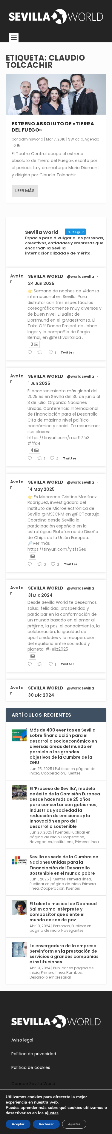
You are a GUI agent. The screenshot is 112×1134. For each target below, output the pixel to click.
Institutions (63, 841)
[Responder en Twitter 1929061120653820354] (31, 458)
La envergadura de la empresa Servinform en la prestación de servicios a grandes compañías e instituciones (64, 954)
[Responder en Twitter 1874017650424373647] (31, 664)
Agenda (92, 139)
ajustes (52, 1113)
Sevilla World (46, 276)
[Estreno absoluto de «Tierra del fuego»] (56, 94)
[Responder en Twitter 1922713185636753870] (31, 564)
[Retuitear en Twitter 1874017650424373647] (41, 664)
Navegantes (41, 841)
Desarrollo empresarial (50, 977)
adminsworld (31, 139)
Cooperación (53, 773)
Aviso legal (22, 1040)
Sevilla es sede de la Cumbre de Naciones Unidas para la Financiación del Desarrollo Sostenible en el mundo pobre (64, 865)
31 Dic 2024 (40, 595)
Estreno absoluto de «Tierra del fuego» (53, 126)
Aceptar (18, 1124)
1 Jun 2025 (39, 383)
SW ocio (75, 139)
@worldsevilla (80, 276)
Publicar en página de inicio (55, 883)
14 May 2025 (41, 489)
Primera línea (87, 841)
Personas (61, 925)
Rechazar (46, 1124)
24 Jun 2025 (41, 283)
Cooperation (72, 837)
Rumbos (74, 972)
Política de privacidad (33, 1054)
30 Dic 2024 (41, 695)
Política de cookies (30, 1067)
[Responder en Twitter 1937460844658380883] (31, 352)
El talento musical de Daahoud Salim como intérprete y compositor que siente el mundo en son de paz (63, 912)
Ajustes (74, 1124)
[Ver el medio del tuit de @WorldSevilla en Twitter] (32, 556)
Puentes (74, 773)
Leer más (25, 191)
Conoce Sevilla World (33, 1084)
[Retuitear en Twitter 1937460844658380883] (41, 352)
